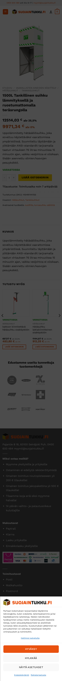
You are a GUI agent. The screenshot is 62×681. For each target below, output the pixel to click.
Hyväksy (31, 649)
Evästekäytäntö (21, 675)
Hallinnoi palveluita (30, 638)
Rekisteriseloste (38, 675)
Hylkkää (31, 658)
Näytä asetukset (31, 667)
